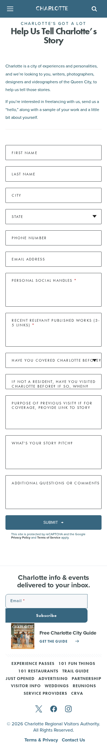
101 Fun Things (76, 664)
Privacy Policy (20, 537)
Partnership (86, 679)
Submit (51, 522)
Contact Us (73, 740)
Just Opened (20, 679)
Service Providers (45, 694)
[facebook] (53, 709)
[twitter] (38, 709)
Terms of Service (49, 537)
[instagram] (68, 709)
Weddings (57, 686)
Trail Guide (75, 671)
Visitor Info (26, 686)
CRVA (77, 694)
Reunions (84, 686)
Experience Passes (33, 664)
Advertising (53, 679)
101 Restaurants (38, 671)
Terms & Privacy (41, 740)
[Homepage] (52, 8)
